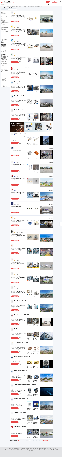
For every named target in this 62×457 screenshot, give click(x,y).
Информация (49, 448)
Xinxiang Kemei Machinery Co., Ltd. (20, 95)
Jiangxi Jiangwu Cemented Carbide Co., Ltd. (21, 67)
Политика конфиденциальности (25, 448)
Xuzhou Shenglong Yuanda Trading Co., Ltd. (21, 230)
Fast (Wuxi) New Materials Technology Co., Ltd (22, 356)
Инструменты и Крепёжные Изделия (4, 18)
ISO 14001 (3, 47)
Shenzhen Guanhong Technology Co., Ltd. (21, 398)
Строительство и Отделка (5, 23)
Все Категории (4, 4)
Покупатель (43, 4)
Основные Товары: (13, 16)
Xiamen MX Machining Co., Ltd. (19, 272)
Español (24, 449)
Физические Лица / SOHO (5, 33)
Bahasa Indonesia (31, 450)
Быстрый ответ (4, 39)
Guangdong (4, 78)
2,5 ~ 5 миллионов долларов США (4, 60)
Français (21, 449)
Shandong (3, 79)
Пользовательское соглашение (16, 448)
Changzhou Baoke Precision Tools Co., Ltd (21, 39)
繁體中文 (15, 449)
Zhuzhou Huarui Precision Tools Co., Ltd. (22, 342)
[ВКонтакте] (52, 448)
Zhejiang (3, 81)
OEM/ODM (3, 38)
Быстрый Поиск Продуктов (42, 448)
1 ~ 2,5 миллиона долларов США (4, 58)
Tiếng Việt (57, 449)
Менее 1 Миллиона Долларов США (4, 56)
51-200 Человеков (4, 70)
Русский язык (36, 449)
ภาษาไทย (51, 449)
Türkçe (54, 449)
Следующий (45, 440)
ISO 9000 (3, 50)
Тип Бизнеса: (13, 15)
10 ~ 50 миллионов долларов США (4, 62)
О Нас (6, 448)
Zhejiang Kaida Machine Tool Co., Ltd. (20, 300)
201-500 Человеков (5, 72)
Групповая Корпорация (4, 31)
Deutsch (27, 449)
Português (30, 449)
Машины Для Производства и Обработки (4, 13)
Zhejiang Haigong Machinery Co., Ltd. (20, 412)
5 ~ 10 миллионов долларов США (4, 63)
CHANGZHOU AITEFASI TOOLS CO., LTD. (21, 161)
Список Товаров (4, 9)
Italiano (33, 449)
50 (20, 440)
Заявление (9, 448)
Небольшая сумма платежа (4, 42)
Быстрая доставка (5, 40)
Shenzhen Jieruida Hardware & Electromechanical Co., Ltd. (24, 147)
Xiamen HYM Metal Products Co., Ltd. (20, 426)
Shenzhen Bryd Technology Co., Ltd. (20, 133)
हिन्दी (48, 449)
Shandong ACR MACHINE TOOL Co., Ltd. (21, 189)
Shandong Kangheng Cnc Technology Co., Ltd (21, 11)
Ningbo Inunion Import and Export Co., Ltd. (21, 203)
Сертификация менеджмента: (15, 168)
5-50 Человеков (4, 69)
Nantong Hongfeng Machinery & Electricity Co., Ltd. (22, 314)
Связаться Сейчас (15, 21)
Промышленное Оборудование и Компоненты (4, 16)
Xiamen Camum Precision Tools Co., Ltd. (21, 53)
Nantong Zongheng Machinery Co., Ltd (20, 370)
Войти (60, 2)
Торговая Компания (4, 29)
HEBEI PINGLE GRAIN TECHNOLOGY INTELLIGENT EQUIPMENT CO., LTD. (26, 25)
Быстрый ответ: (13, 32)
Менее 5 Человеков (5, 71)
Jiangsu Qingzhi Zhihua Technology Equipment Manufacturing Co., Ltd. (25, 384)
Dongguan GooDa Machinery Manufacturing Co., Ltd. (22, 81)
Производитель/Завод (4, 28)
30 (18, 440)
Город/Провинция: (13, 18)
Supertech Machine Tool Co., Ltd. (19, 109)
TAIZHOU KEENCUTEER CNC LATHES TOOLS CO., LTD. (23, 258)
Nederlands (45, 449)
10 (16, 440)
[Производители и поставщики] (6, 2)
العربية (42, 449)
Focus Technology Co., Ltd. (30, 452)
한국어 (40, 449)
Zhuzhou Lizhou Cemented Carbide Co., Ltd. (21, 175)
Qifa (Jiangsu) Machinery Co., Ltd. (20, 328)
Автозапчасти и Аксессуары (4, 21)
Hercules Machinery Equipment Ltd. (20, 244)
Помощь (49, 4)
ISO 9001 (3, 46)
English (9, 449)
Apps (53, 4)
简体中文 (12, 449)
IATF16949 (3, 51)
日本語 (18, 449)
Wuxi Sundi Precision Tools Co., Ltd (20, 216)
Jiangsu (3, 80)
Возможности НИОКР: (14, 17)
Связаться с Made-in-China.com (34, 448)
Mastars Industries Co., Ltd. (18, 286)
